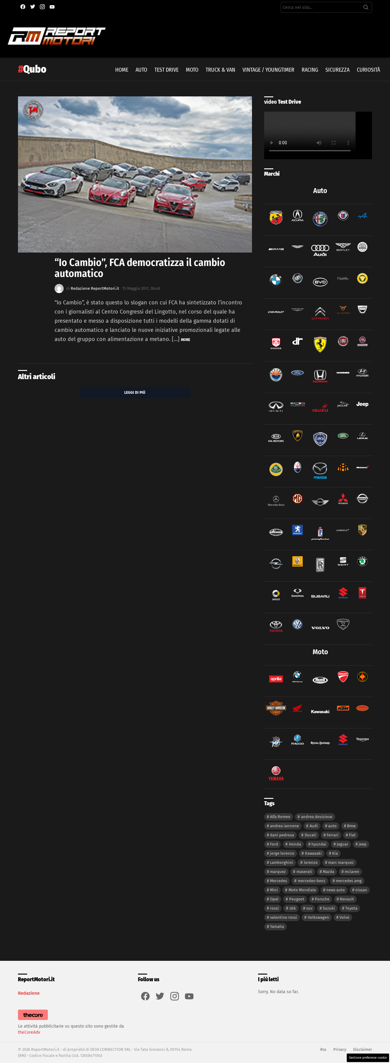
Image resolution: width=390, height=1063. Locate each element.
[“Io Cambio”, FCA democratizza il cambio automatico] (135, 174)
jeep (363, 844)
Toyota (351, 908)
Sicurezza (337, 69)
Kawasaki (313, 853)
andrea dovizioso (316, 816)
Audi (314, 826)
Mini (274, 890)
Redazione (29, 993)
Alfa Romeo (280, 816)
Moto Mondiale (302, 890)
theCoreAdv (29, 1032)
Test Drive (166, 69)
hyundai (318, 844)
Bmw (351, 826)
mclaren (352, 871)
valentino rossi (283, 917)
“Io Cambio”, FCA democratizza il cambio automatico (140, 268)
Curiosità (368, 69)
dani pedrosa (282, 835)
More (185, 339)
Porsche (322, 899)
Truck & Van (220, 69)
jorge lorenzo (282, 853)
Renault (347, 899)
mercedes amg (349, 880)
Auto (141, 69)
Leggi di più (134, 392)
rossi (274, 908)
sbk (292, 908)
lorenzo (311, 862)
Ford (274, 844)
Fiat (352, 835)
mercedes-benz (311, 880)
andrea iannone (284, 826)
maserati (304, 871)
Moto (192, 69)
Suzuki (329, 908)
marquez (278, 871)
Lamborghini (281, 862)
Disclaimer (362, 1049)
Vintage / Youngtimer (268, 69)
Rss (323, 1049)
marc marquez (341, 862)
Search (366, 8)
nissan (361, 890)
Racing (310, 69)
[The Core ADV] (33, 1020)
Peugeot (296, 899)
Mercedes (278, 880)
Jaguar (342, 844)
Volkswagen (318, 917)
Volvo (344, 917)
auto (332, 826)
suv (309, 908)
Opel (274, 899)
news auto (335, 890)
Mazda (328, 871)
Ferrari (333, 835)
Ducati (310, 835)
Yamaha (277, 926)
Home (121, 69)
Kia (335, 853)
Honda (295, 844)
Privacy (339, 1049)
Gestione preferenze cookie (368, 1058)
